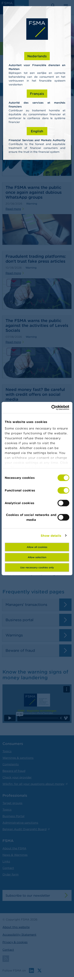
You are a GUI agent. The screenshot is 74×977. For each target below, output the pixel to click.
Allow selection (37, 557)
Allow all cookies (37, 547)
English (37, 131)
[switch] (63, 490)
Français (37, 94)
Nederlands (37, 56)
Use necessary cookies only (37, 567)
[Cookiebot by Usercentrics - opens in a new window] (52, 407)
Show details (51, 535)
